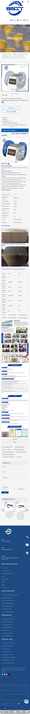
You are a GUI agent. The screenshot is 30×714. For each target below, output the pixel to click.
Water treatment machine (8, 612)
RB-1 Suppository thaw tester (8, 657)
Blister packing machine (7, 622)
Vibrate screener (5, 579)
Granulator (4, 587)
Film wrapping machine (7, 633)
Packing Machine (6, 615)
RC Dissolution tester (7, 651)
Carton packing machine (7, 636)
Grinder (3, 576)
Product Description (9, 130)
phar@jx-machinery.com (6, 549)
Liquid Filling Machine (8, 591)
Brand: (3, 119)
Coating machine (6, 570)
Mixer (3, 582)
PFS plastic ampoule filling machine (10, 595)
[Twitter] (9, 674)
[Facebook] (2, 674)
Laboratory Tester (7, 639)
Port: (3, 121)
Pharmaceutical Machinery (8, 454)
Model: (4, 117)
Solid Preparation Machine (9, 564)
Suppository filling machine (8, 600)
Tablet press (5, 568)
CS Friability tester (6, 649)
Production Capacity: (7, 123)
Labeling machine (6, 630)
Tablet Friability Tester (7, 447)
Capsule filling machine (7, 573)
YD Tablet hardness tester (8, 646)
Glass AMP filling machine (8, 603)
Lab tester (19, 457)
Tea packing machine (7, 624)
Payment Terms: (6, 124)
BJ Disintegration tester (7, 654)
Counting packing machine (8, 619)
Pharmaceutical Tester (21, 452)
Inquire (10, 108)
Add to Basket (10, 111)
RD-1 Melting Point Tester (8, 660)
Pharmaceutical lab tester (19, 449)
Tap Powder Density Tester (8, 663)
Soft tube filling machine (7, 606)
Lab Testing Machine (19, 447)
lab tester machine (6, 449)
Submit (5, 492)
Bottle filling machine (7, 609)
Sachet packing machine (7, 627)
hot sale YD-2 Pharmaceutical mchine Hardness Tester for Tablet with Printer (20, 516)
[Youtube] (7, 674)
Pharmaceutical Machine (7, 452)
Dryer (3, 584)
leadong (22, 669)
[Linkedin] (4, 674)
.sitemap (3, 671)
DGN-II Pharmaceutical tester (8, 643)
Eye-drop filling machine (7, 597)
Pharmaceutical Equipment (8, 457)
